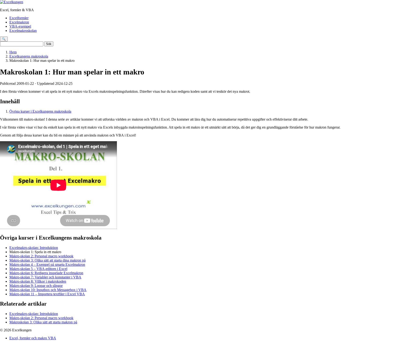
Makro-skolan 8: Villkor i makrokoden (37, 281)
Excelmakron (19, 22)
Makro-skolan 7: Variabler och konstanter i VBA (45, 277)
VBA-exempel (20, 26)
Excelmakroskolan (23, 31)
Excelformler (19, 18)
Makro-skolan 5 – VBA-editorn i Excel (38, 269)
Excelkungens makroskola (28, 56)
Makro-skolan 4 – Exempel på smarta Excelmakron (47, 264)
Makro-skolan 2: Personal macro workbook (41, 256)
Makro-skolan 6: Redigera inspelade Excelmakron (46, 273)
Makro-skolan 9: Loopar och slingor (36, 286)
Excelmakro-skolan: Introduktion (33, 248)
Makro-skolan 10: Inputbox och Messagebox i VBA (48, 290)
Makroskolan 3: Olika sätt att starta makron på (43, 322)
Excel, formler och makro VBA (32, 338)
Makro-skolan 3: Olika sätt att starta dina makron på (47, 260)
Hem (13, 52)
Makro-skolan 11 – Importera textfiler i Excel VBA (47, 294)
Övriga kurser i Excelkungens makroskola (40, 111)
